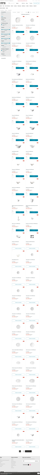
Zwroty (12, 466)
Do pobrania (1, 465)
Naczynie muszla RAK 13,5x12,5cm (30, 241)
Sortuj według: (14, 12)
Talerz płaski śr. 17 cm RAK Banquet (30, 277)
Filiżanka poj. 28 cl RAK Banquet (30, 187)
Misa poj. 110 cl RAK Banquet (29, 151)
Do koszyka (20, 194)
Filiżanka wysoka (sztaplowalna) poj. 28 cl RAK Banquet (32, 206)
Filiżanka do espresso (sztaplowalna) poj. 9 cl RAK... (17, 206)
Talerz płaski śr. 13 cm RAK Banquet (30, 259)
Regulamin (1, 461)
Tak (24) (3, 51)
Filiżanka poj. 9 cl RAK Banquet (16, 169)
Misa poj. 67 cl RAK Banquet (15, 133)
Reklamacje (12, 467)
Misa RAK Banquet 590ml (15, 151)
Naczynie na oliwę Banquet (15, 241)
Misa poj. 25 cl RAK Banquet (15, 115)
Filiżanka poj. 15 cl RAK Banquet (30, 169)
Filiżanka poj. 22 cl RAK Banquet (16, 187)
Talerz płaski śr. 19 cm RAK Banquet (16, 295)
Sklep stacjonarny (13, 461)
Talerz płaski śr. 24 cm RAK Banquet (30, 25)
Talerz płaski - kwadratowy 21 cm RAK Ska (17, 25)
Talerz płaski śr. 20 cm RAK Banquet (30, 295)
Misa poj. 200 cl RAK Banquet (29, 133)
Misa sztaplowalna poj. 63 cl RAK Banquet (17, 79)
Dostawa (36, 0)
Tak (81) (3, 25)
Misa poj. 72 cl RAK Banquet (29, 115)
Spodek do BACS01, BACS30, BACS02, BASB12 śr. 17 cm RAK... (18, 440)
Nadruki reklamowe (13, 462)
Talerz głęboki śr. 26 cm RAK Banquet (16, 61)
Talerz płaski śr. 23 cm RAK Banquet (30, 313)
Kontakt (39, 0)
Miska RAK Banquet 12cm (15, 259)
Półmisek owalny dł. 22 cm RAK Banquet (31, 61)
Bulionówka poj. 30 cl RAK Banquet (16, 97)
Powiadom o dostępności (18, 248)
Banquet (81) (4, 55)
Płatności (12, 460)
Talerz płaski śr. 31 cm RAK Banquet (30, 43)
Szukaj (17, 3)
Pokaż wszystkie (4, 24)
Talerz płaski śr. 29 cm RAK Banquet (16, 43)
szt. (35, 3)
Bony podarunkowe (13, 465)
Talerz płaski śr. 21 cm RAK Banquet (16, 313)
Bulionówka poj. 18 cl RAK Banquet (30, 79)
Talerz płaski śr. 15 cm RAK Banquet (16, 277)
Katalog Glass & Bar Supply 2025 (4, 460)
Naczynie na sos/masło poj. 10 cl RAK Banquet (32, 223)
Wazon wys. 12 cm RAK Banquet (16, 223)
